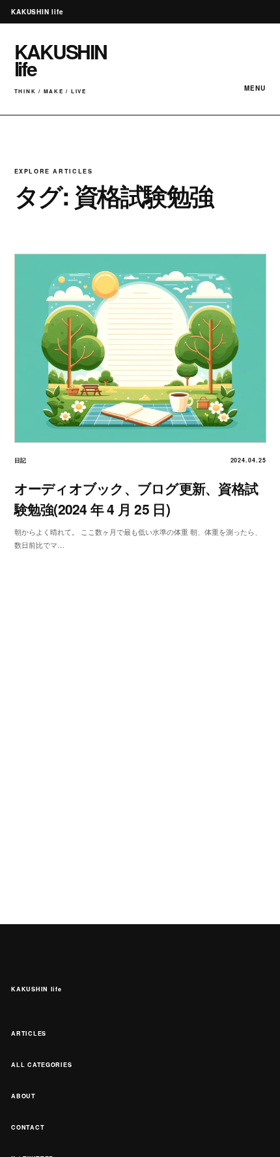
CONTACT (27, 1127)
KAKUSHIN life (36, 989)
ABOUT (23, 1096)
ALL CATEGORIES (41, 1064)
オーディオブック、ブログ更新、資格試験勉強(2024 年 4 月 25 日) (136, 498)
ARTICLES (28, 1033)
